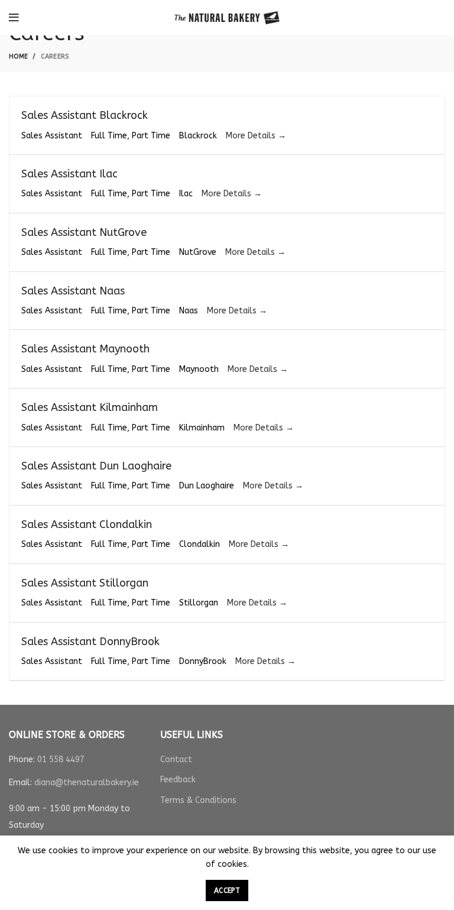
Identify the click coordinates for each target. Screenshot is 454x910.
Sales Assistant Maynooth (85, 348)
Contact (176, 759)
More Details (252, 136)
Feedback (178, 780)
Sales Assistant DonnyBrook (90, 641)
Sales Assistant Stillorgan (84, 583)
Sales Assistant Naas (73, 290)
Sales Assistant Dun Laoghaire (96, 465)
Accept (227, 890)
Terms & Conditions (198, 800)
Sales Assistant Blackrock (84, 115)
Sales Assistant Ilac (69, 173)
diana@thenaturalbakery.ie (86, 783)
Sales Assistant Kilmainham (89, 407)
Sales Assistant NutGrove (84, 232)
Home (18, 56)
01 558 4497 (61, 759)
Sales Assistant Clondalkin (86, 524)
